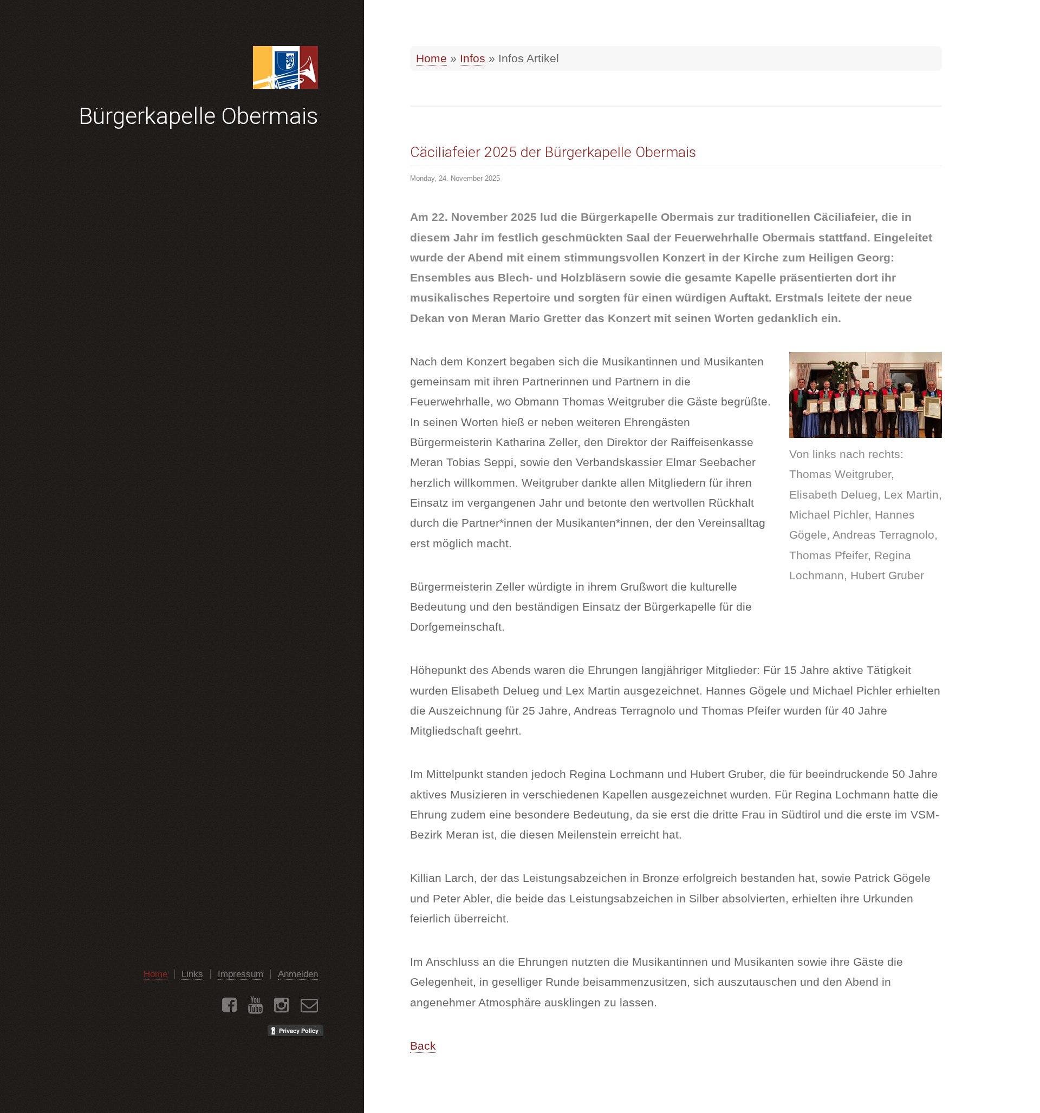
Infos (472, 58)
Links (192, 974)
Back (423, 1045)
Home (431, 58)
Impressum (240, 974)
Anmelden (298, 974)
